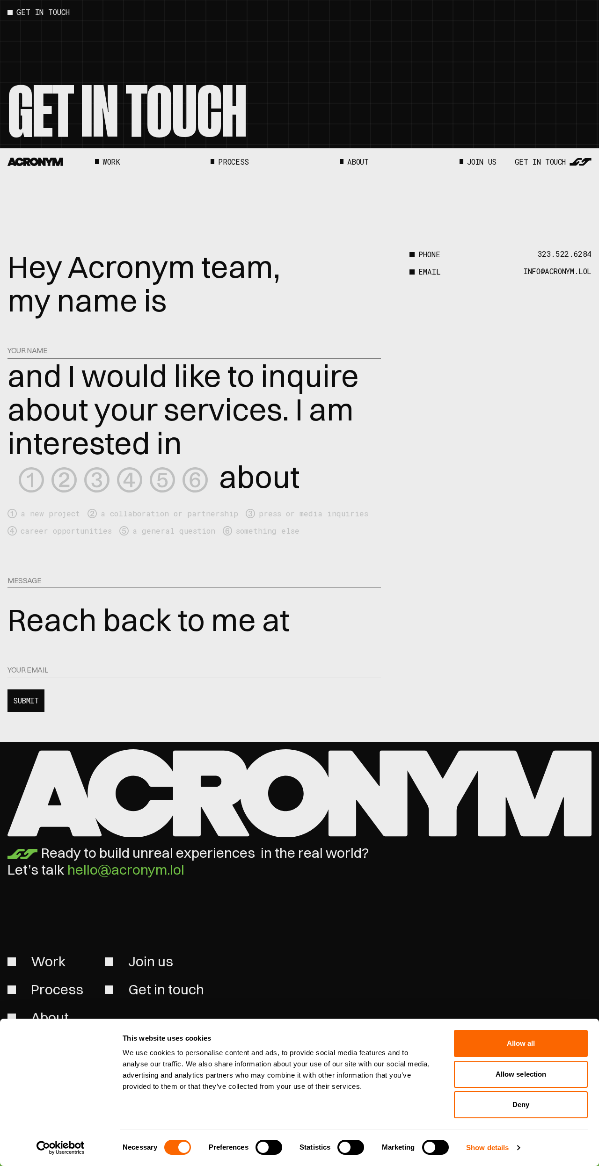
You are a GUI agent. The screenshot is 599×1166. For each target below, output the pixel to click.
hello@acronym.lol (125, 870)
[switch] (269, 1147)
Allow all (521, 1043)
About (358, 162)
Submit (26, 700)
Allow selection (521, 1074)
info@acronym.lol (558, 271)
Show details (487, 1148)
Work (111, 162)
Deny (520, 1104)
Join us (482, 162)
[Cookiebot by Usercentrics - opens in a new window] (61, 1148)
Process (233, 162)
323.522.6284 (565, 254)
